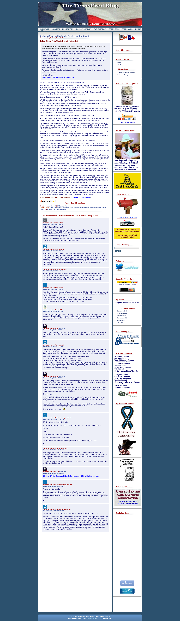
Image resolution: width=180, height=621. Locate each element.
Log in (119, 64)
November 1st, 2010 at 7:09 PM (53, 378)
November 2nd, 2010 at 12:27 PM (53, 473)
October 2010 (121, 315)
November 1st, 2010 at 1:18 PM (53, 224)
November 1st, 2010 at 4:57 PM (53, 311)
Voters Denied (61, 209)
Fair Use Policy (100, 29)
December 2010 (122, 311)
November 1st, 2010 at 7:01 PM (53, 346)
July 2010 (120, 322)
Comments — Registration (62, 29)
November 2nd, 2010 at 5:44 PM (53, 486)
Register (119, 62)
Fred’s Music (127, 29)
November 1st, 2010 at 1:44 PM (53, 250)
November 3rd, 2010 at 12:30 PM (53, 510)
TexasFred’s (91, 618)
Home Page (44, 29)
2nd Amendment (56, 208)
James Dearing (95, 208)
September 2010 (122, 318)
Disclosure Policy (83, 29)
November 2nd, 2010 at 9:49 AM (53, 450)
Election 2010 (68, 208)
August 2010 (121, 320)
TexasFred (62, 328)
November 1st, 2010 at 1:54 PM (53, 270)
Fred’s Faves (114, 29)
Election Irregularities (81, 208)
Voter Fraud (51, 209)
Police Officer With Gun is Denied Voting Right (64, 36)
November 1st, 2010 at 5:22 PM (53, 330)
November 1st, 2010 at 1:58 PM (53, 289)
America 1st (51, 206)
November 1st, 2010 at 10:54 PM (53, 419)
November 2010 (122, 313)
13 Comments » (62, 206)
